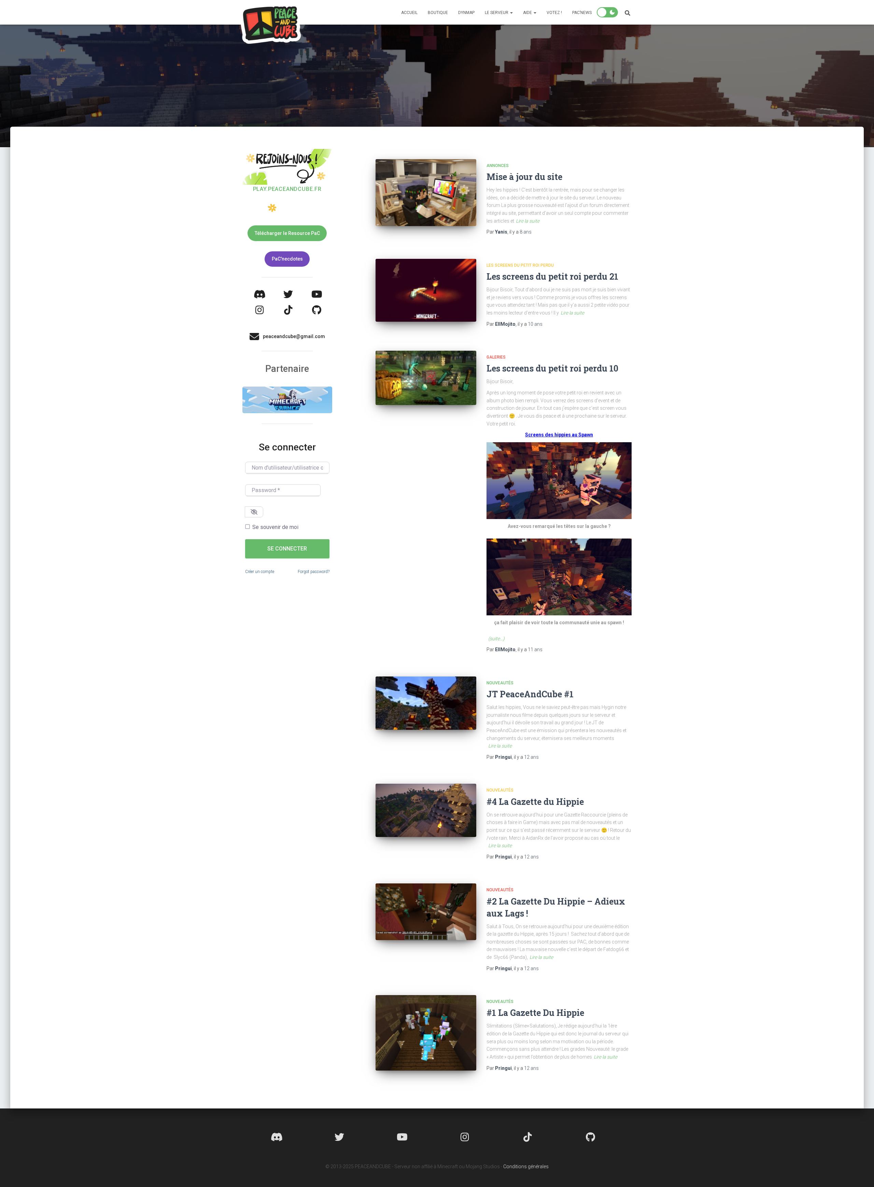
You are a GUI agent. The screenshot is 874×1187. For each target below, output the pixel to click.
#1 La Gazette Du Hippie (535, 1012)
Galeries (496, 357)
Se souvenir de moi (275, 527)
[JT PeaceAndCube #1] (426, 703)
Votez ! (554, 12)
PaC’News (582, 12)
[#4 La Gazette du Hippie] (426, 810)
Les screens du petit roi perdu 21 (552, 276)
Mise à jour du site (524, 176)
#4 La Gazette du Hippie (535, 801)
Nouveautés (500, 683)
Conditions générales (526, 1166)
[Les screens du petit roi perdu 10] (426, 378)
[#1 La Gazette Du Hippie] (426, 1033)
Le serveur (497, 12)
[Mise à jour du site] (426, 192)
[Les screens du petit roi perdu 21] (426, 290)
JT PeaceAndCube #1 (530, 694)
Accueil (409, 12)
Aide (528, 12)
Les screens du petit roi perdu (520, 265)
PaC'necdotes (287, 259)
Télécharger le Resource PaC (287, 233)
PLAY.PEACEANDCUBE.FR (287, 189)
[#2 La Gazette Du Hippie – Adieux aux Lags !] (426, 911)
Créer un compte (259, 571)
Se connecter (287, 548)
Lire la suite (527, 221)
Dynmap (466, 12)
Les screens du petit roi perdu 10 (552, 368)
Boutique (438, 12)
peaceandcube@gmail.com (294, 336)
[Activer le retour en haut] (860, 1173)
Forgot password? (313, 571)
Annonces (498, 165)
